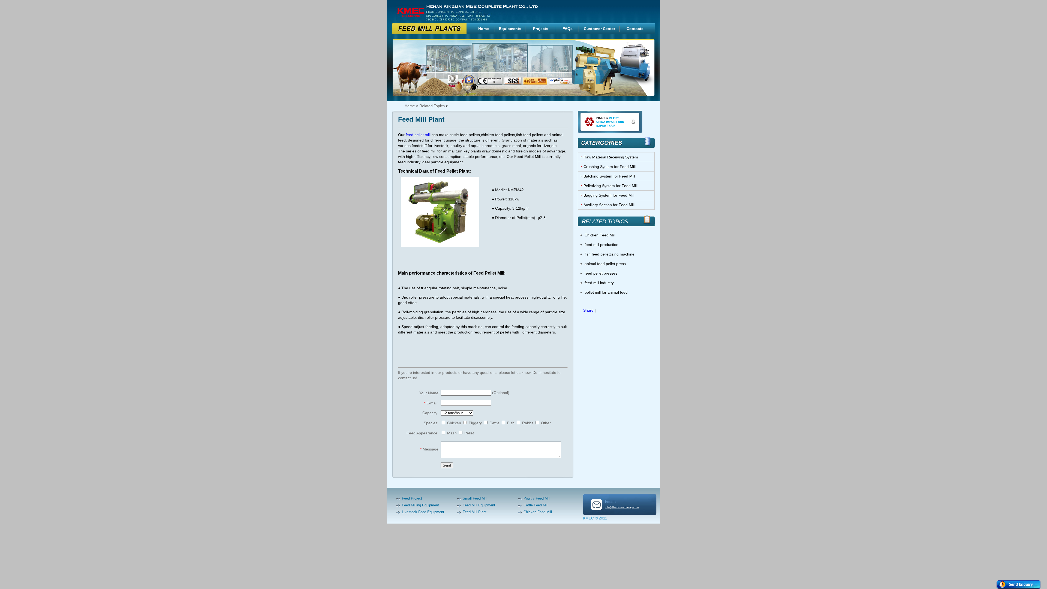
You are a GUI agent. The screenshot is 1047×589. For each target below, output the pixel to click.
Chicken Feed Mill (600, 235)
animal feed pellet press (605, 264)
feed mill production (601, 244)
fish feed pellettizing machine (609, 254)
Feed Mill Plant (474, 512)
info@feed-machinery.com (622, 507)
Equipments (510, 28)
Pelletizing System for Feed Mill (610, 186)
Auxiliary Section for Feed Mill (608, 205)
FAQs (567, 28)
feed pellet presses (601, 273)
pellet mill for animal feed (606, 292)
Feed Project (412, 498)
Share (588, 310)
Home (483, 28)
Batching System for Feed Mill (609, 176)
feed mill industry (599, 283)
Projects (540, 28)
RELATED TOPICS (605, 221)
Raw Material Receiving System (610, 157)
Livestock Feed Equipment (423, 512)
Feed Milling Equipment (420, 505)
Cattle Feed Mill (536, 505)
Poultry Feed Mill (537, 498)
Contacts (635, 28)
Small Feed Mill (475, 498)
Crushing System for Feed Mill (609, 166)
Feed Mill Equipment (479, 505)
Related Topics (432, 106)
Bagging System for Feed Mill (608, 195)
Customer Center (599, 28)
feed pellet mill (418, 135)
